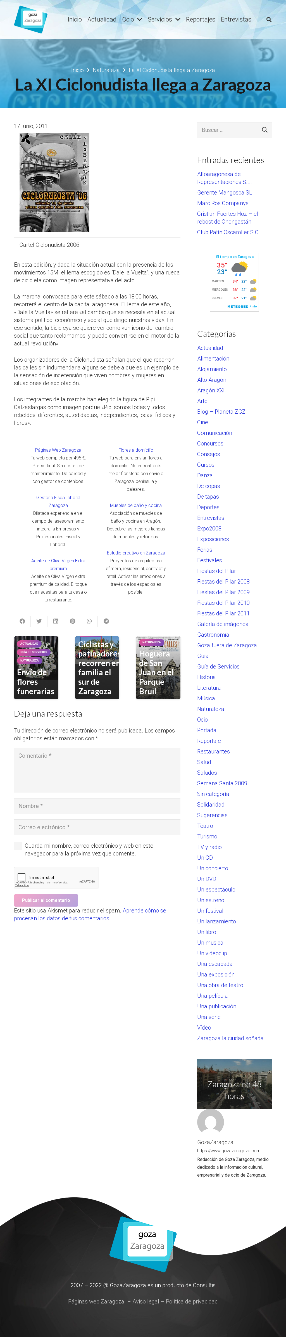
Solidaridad (211, 804)
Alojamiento (212, 369)
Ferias (204, 549)
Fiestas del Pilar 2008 (223, 581)
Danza (205, 475)
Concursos (210, 443)
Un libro (206, 932)
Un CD (205, 857)
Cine (202, 422)
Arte (202, 401)
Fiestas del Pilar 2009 (223, 592)
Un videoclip (212, 953)
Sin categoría (213, 794)
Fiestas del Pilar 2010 (223, 602)
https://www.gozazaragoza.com (229, 1150)
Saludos (207, 772)
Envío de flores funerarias (35, 681)
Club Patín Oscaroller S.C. (228, 232)
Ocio (202, 719)
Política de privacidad (192, 1301)
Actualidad (210, 348)
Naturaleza (210, 709)
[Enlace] (30, 20)
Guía (203, 656)
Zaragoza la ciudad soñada (230, 1038)
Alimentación (213, 358)
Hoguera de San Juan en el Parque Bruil (156, 672)
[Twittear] (39, 621)
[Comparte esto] (22, 621)
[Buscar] (269, 19)
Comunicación (214, 433)
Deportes (208, 507)
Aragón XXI (211, 390)
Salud (204, 762)
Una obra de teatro (220, 985)
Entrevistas (210, 518)
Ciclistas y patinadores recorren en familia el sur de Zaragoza (99, 667)
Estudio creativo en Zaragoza (136, 553)
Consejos (208, 454)
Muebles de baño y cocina (136, 505)
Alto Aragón (211, 379)
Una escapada (215, 964)
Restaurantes (213, 751)
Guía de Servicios (218, 666)
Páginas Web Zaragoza (58, 450)
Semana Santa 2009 (222, 783)
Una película (212, 995)
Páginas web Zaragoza (96, 1301)
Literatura (209, 687)
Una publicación (216, 1006)
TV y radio (209, 847)
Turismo (207, 836)
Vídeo (204, 1027)
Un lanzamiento (216, 921)
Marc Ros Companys (223, 203)
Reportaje (209, 741)
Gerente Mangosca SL (224, 192)
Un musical (211, 942)
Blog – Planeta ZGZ (221, 411)
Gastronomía (213, 634)
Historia (206, 677)
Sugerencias (212, 815)
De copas (208, 486)
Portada (206, 730)
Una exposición (216, 974)
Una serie (209, 1017)
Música (206, 698)
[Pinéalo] (72, 621)
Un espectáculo (216, 889)
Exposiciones (213, 539)
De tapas (208, 496)
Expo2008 (209, 528)
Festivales (209, 560)
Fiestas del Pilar (216, 571)
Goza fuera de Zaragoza (227, 645)
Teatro (205, 825)
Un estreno (210, 900)
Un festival (210, 910)
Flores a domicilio (135, 450)
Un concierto (212, 868)
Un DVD (206, 879)
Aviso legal (145, 1301)
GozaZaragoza (215, 1142)
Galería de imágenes (222, 624)
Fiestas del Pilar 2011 (223, 613)
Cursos (205, 464)
